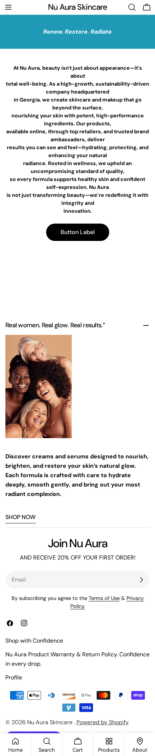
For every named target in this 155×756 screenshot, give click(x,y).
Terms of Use (104, 598)
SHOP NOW (20, 517)
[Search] (132, 7)
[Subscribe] (141, 579)
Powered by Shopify (102, 722)
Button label (78, 232)
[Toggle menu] (8, 7)
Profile (13, 677)
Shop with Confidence (34, 640)
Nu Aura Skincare (77, 7)
